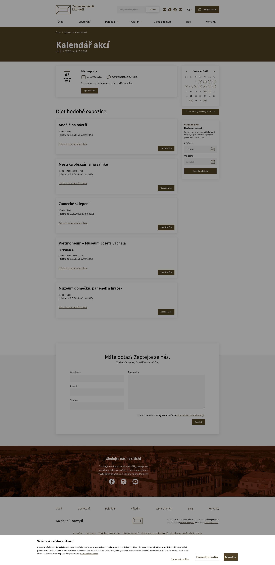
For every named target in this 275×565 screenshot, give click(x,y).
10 (205, 86)
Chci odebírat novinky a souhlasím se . (172, 415)
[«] (186, 71)
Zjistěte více (89, 90)
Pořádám (110, 508)
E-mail (74, 386)
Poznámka (133, 372)
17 (205, 91)
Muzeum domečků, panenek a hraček (90, 288)
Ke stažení (77, 533)
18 (210, 91)
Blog (188, 21)
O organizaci (90, 533)
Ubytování (84, 21)
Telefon (74, 400)
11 (210, 86)
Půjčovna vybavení (131, 533)
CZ (188, 9)
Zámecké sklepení (74, 203)
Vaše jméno (75, 372)
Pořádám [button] (110, 21)
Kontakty (211, 21)
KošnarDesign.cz (187, 522)
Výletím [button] (134, 21)
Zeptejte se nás (209, 9)
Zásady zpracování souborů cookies (186, 533)
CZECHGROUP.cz (211, 522)
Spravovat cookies (180, 559)
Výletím (68, 32)
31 (205, 100)
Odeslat (198, 422)
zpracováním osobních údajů (190, 415)
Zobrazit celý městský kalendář (200, 111)
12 (214, 86)
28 (191, 100)
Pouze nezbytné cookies (207, 557)
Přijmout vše (230, 557)
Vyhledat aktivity (200, 171)
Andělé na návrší (73, 124)
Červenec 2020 (200, 71)
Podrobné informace (89, 553)
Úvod (60, 21)
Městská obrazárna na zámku (83, 164)
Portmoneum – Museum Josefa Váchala (92, 243)
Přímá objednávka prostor (109, 533)
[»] (214, 71)
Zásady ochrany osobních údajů (154, 533)
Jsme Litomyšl (162, 21)
